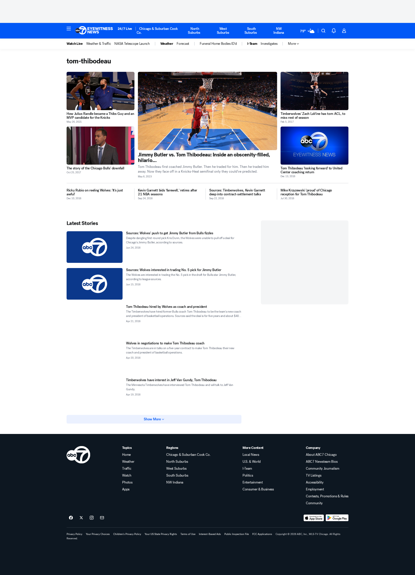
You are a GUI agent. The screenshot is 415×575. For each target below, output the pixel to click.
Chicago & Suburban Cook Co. (157, 30)
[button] (68, 28)
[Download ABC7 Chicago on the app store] (313, 517)
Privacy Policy (74, 534)
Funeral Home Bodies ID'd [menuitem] (218, 44)
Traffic (126, 468)
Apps (125, 489)
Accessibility (315, 482)
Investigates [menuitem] (269, 44)
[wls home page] (78, 454)
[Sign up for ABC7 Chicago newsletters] (102, 518)
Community (314, 503)
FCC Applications (262, 534)
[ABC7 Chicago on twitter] (81, 518)
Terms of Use (187, 534)
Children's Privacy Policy (127, 534)
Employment (315, 489)
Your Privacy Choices (98, 534)
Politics (248, 475)
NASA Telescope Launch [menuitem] (132, 44)
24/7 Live (125, 28)
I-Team (247, 468)
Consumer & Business (258, 489)
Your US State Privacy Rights (161, 534)
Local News (251, 454)
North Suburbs (194, 30)
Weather (128, 461)
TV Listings (313, 475)
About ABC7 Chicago (321, 454)
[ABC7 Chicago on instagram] (91, 518)
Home (126, 454)
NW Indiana (278, 30)
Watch (126, 475)
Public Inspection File (236, 534)
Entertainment (253, 482)
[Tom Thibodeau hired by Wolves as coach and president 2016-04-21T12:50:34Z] (95, 320)
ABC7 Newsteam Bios (321, 461)
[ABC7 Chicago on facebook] (71, 518)
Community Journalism (322, 468)
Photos (127, 482)
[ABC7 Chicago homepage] (94, 30)
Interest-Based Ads (210, 534)
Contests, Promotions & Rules (327, 496)
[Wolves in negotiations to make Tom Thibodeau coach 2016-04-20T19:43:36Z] (95, 357)
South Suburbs (250, 30)
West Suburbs (223, 30)
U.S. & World (252, 461)
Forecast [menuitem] (183, 44)
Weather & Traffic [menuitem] (98, 44)
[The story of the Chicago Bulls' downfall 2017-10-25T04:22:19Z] (100, 146)
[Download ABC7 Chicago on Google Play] (337, 517)
